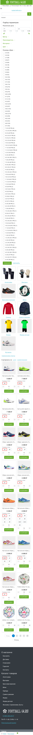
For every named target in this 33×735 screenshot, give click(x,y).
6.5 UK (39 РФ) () (10, 206)
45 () (7, 116)
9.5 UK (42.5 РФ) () (10, 172)
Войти (4, 733)
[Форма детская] (25, 326)
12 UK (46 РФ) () (10, 184)
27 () (7, 57)
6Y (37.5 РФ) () (9, 201)
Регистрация (11, 733)
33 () (7, 72)
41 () (7, 96)
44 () (7, 111)
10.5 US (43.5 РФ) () (11, 145)
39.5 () (7, 89)
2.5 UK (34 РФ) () (10, 242)
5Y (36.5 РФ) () (9, 196)
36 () (7, 79)
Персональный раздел (8, 723)
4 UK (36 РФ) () (9, 250)
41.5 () (7, 99)
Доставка (6, 659)
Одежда (8, 317)
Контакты (6, 670)
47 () (7, 126)
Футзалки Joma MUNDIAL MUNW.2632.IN (14, 409)
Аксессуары (8, 282)
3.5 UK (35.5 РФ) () (10, 247)
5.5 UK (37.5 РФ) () (10, 257)
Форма (8, 335)
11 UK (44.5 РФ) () (10, 179)
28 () (7, 60)
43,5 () (8, 109)
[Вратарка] (25, 273)
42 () (7, 101)
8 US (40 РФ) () (9, 133)
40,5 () (8, 94)
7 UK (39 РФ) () (9, 160)
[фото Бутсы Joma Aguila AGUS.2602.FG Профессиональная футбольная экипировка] (24, 401)
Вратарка (25, 282)
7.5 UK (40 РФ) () (10, 162)
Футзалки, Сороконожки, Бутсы (13, 705)
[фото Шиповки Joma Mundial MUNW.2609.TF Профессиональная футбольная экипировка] (24, 367)
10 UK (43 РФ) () (10, 174)
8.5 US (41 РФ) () (10, 135)
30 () (7, 65)
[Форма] (8, 326)
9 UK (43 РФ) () (9, 218)
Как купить (6, 656)
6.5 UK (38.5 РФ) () (10, 157)
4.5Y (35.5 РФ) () (10, 194)
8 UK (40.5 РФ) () (10, 164)
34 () (7, 74)
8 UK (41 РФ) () (9, 213)
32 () (7, 70)
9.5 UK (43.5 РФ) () (10, 220)
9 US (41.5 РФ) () (10, 138)
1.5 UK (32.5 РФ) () (10, 237)
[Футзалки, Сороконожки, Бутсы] (8, 344)
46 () (7, 121)
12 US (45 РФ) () (10, 152)
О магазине (6, 663)
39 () (7, 87)
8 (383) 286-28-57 (8, 716)
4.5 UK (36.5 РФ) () (10, 252)
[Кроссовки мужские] (8, 291)
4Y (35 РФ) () (9, 191)
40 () (7, 91)
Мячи (24, 300)
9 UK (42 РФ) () (9, 169)
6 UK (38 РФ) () (9, 155)
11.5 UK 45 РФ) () (10, 182)
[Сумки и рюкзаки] (25, 308)
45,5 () (7, 118)
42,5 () (8, 104)
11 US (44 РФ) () (10, 147)
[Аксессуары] (8, 273)
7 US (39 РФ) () (9, 128)
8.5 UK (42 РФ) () (10, 216)
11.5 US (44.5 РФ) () (11, 150)
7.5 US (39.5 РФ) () (10, 130)
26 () (7, 55)
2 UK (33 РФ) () (9, 240)
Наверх (3, 731)
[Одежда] (8, 308)
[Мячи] (25, 291)
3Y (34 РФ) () (9, 186)
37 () (7, 82)
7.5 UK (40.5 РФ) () (10, 211)
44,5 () (8, 113)
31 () (7, 67)
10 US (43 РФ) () (10, 143)
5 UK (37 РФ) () (9, 255)
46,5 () (7, 123)
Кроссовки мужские (8, 300)
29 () (7, 62)
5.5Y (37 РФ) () (9, 199)
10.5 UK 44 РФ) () (10, 177)
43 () (7, 106)
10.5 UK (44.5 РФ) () (11, 225)
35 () (7, 77)
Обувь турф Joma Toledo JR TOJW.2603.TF (14, 442)
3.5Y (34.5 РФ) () (10, 189)
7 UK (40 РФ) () (9, 208)
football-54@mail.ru (16, 10)
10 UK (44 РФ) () (10, 223)
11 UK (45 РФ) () (10, 228)
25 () (7, 53)
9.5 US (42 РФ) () (10, 140)
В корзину (9, 391)
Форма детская (24, 335)
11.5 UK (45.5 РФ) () (11, 230)
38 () (7, 84)
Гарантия (6, 666)
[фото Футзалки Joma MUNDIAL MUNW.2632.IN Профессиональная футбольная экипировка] (9, 401)
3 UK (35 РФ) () (9, 245)
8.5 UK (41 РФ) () (10, 167)
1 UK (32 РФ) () (9, 235)
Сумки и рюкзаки (24, 317)
